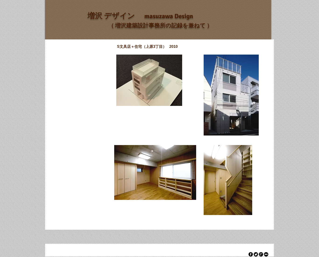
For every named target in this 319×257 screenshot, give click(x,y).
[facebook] (250, 254)
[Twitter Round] (256, 254)
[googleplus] (261, 254)
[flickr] (266, 254)
